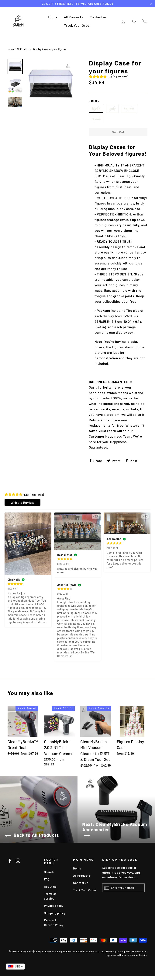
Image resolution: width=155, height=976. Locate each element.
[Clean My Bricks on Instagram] (18, 860)
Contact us (98, 17)
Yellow (129, 109)
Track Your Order (77, 25)
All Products (73, 17)
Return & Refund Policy (54, 922)
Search (49, 872)
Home (52, 17)
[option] (50, 83)
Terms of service (50, 896)
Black (96, 109)
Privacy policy (53, 905)
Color (94, 101)
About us (50, 886)
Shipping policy (55, 913)
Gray (112, 109)
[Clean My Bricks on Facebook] (10, 860)
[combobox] (15, 967)
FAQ (46, 879)
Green (96, 119)
